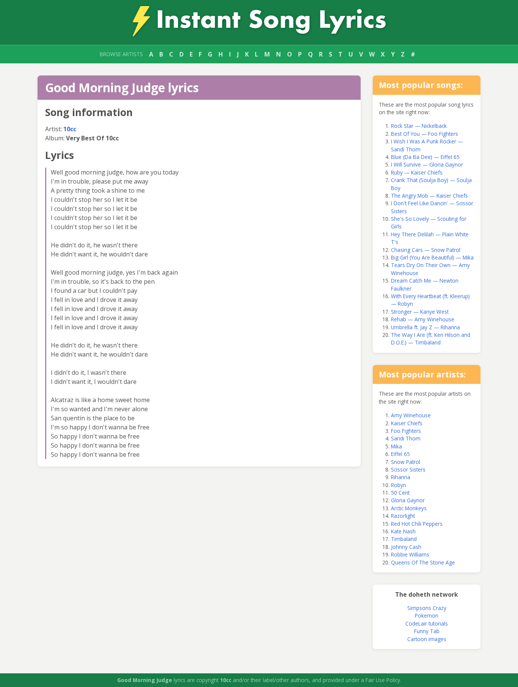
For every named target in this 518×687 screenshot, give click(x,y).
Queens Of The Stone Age (423, 562)
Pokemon (426, 615)
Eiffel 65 (400, 453)
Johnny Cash (406, 546)
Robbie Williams (410, 554)
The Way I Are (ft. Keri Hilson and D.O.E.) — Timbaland (430, 338)
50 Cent (400, 492)
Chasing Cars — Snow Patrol (425, 249)
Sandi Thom (406, 438)
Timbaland (404, 538)
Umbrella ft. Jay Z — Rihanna (425, 327)
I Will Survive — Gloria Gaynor (427, 164)
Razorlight (403, 515)
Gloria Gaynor (408, 500)
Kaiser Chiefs (406, 423)
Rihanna (400, 477)
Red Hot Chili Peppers (417, 523)
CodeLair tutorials (426, 623)
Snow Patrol (405, 461)
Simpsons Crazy (426, 608)
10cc (69, 129)
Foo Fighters (406, 430)
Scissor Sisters (408, 469)
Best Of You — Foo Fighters (424, 133)
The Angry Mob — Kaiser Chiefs (429, 195)
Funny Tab (427, 631)
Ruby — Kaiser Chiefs (417, 172)
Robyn (398, 485)
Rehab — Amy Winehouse (422, 319)
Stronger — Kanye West (420, 311)
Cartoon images (426, 639)
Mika (396, 446)
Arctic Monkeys (409, 508)
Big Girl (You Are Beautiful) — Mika (432, 257)
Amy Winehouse (411, 415)
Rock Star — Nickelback (419, 125)
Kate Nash (403, 531)
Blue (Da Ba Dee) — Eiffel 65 (425, 156)
